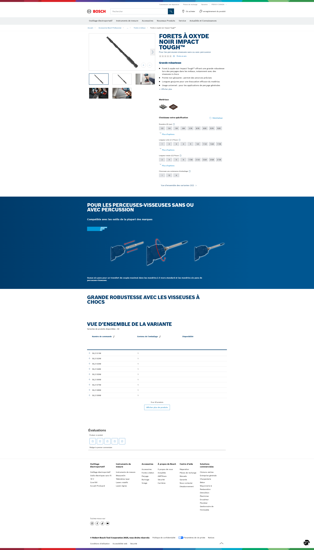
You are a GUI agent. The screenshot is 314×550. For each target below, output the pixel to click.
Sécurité (133, 544)
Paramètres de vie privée (194, 538)
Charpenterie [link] (205, 479)
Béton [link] (202, 482)
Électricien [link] (204, 496)
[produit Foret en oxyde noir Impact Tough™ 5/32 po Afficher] (89, 384)
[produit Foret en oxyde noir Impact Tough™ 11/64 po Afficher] (89, 390)
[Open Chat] (307, 543)
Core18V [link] (93, 482)
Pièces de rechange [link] (188, 473)
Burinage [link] (145, 480)
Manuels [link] (183, 476)
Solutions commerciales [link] (207, 465)
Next (152, 52)
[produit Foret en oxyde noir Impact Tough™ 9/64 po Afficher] (89, 379)
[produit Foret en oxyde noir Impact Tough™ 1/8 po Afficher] (89, 374)
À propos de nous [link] (165, 469)
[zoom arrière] (149, 65)
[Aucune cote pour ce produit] (166, 56)
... (127, 28)
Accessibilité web (120, 544)
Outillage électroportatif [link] (97, 465)
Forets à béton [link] (148, 473)
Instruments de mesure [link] (123, 465)
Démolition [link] (204, 493)
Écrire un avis (182, 56)
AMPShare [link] (162, 476)
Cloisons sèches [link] (207, 472)
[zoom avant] (143, 65)
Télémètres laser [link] (123, 479)
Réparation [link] (184, 469)
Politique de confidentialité (163, 538)
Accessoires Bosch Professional (110, 28)
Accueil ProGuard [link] (97, 486)
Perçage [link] (145, 476)
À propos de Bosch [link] (167, 464)
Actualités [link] (162, 473)
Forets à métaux (139, 28)
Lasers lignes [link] (121, 486)
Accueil (90, 28)
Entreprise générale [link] (208, 475)
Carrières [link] (161, 483)
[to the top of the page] (310, 535)
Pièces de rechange (190, 4)
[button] (92, 523)
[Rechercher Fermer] (165, 11)
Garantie (204, 4)
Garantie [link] (183, 480)
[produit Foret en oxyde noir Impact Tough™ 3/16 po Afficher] (89, 395)
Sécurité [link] (161, 480)
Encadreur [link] (204, 499)
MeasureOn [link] (120, 475)
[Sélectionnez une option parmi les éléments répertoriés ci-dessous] (174, 124)
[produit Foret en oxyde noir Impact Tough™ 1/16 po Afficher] (89, 353)
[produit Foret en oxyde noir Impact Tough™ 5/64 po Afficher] (89, 358)
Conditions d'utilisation (100, 544)
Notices (211, 538)
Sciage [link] (144, 483)
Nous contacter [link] (186, 483)
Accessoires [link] (147, 464)
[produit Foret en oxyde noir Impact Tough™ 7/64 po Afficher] (89, 368)
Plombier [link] (204, 503)
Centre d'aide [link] (186, 464)
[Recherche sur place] (171, 11)
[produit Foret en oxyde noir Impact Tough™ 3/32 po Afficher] (89, 363)
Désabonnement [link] (187, 486)
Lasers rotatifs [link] (122, 482)
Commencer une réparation (169, 4)
